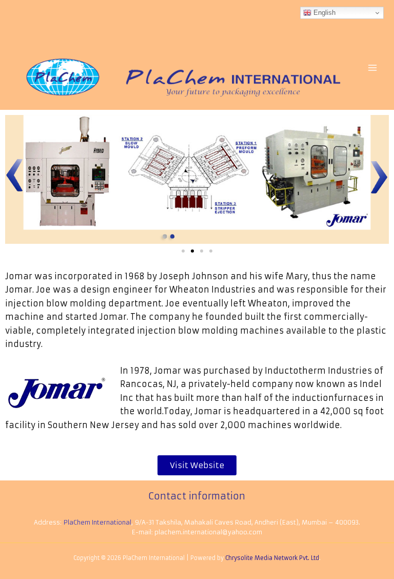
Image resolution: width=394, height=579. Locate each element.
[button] (183, 251)
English (323, 12)
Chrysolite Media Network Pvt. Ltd (272, 558)
